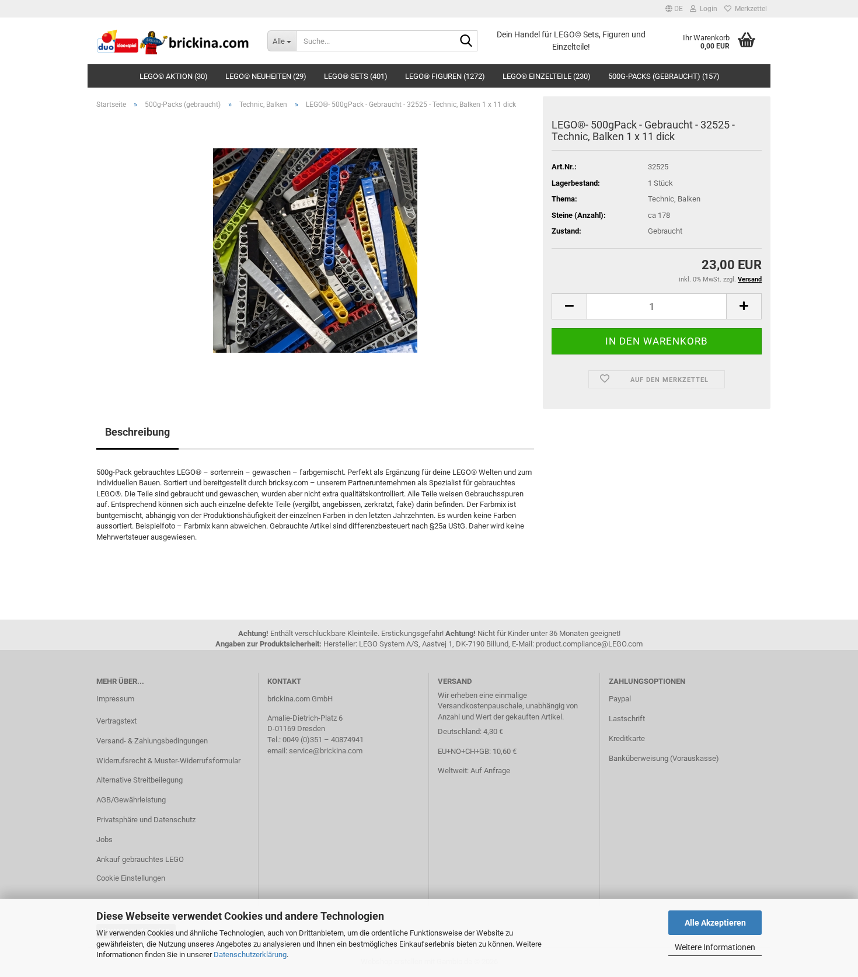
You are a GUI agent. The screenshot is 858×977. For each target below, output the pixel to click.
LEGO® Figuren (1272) (445, 76)
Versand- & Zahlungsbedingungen (152, 740)
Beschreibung (137, 432)
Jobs (104, 839)
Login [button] (706, 9)
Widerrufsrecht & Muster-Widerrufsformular (168, 760)
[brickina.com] (173, 41)
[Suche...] (466, 41)
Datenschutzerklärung (250, 954)
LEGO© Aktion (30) (173, 76)
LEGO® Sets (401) (356, 76)
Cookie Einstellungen (130, 878)
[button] (674, 9)
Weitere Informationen (715, 947)
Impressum (115, 698)
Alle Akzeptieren (715, 922)
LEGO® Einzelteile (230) (547, 76)
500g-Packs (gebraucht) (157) (664, 76)
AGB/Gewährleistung (131, 799)
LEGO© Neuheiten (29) (265, 76)
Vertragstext (116, 721)
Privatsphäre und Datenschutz (146, 819)
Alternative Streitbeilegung (139, 780)
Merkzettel (749, 9)
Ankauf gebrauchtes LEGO (140, 859)
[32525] (315, 249)
